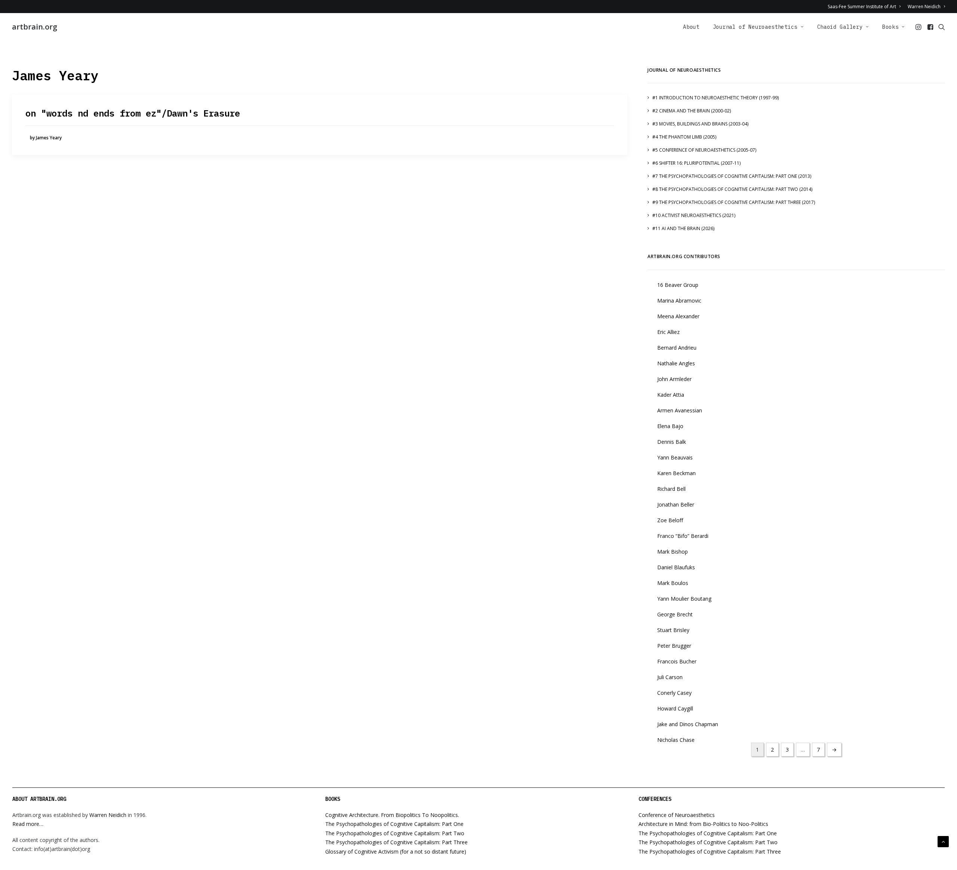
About (691, 27)
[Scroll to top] (943, 841)
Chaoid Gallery (840, 27)
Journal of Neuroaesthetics (755, 27)
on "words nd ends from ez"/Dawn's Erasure (132, 113)
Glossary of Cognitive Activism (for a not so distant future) (395, 851)
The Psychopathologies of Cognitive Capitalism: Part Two (394, 833)
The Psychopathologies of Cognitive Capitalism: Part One (394, 823)
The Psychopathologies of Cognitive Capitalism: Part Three (396, 842)
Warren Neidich (924, 6)
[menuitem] (865, 6)
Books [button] (890, 27)
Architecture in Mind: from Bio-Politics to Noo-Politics (703, 823)
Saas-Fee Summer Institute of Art (862, 6)
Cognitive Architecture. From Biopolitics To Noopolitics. (392, 814)
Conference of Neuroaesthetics (676, 814)
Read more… (27, 823)
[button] (919, 27)
